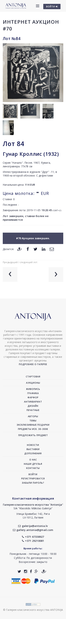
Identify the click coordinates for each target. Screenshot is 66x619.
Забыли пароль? (33, 482)
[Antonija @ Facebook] (31, 571)
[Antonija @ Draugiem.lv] (44, 571)
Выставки (33, 449)
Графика (33, 393)
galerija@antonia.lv (35, 526)
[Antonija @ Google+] (36, 571)
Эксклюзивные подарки (33, 424)
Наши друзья (33, 463)
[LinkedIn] (43, 249)
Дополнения (33, 453)
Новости (33, 445)
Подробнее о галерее (33, 364)
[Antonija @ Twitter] (19, 571)
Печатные (33, 410)
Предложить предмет (33, 435)
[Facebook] (28, 249)
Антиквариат (33, 401)
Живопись (33, 389)
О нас (33, 459)
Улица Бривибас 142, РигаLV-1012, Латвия (33, 515)
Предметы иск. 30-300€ (33, 429)
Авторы (33, 416)
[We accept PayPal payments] (44, 580)
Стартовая (33, 376)
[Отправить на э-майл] (52, 249)
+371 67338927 (34, 536)
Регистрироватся (33, 478)
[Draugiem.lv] (19, 249)
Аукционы (33, 382)
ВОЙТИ (51, 6)
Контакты (33, 468)
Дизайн (33, 405)
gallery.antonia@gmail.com (34, 530)
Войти (33, 474)
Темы (33, 420)
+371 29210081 (34, 540)
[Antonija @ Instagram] (25, 571)
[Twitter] (35, 249)
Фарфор (32, 397)
